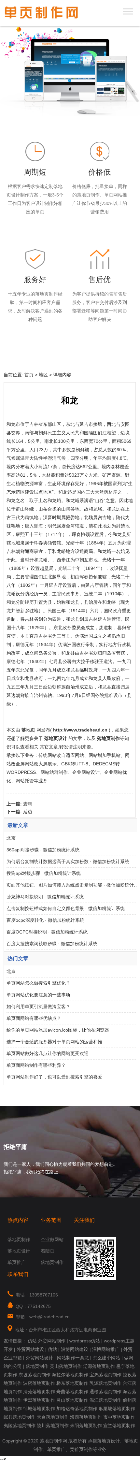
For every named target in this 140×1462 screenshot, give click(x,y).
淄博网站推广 (105, 1349)
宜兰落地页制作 (119, 1425)
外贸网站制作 (51, 1340)
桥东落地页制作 (72, 1383)
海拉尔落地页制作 (70, 1374)
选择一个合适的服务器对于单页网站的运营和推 (54, 1041)
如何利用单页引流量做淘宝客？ (38, 1006)
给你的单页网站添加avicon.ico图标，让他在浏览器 (58, 1030)
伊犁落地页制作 (39, 1400)
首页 (29, 374)
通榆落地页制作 (105, 1391)
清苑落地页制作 (39, 1391)
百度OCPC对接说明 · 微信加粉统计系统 (47, 931)
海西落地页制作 (86, 1417)
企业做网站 (52, 1239)
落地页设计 (18, 1250)
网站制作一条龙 (73, 1357)
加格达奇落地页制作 (76, 1408)
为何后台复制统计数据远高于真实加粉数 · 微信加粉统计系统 (68, 861)
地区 (43, 374)
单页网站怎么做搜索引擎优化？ (38, 983)
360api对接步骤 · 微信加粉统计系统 (43, 849)
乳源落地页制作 (105, 1383)
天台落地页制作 (53, 1417)
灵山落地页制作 (72, 1400)
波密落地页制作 (39, 1383)
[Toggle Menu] (128, 11)
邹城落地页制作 (39, 1408)
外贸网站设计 (39, 1357)
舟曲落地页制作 (72, 1391)
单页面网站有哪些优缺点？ (34, 1018)
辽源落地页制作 (99, 1366)
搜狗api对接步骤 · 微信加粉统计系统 (44, 873)
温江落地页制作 (105, 1400)
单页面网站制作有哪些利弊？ (36, 1065)
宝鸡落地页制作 (105, 1374)
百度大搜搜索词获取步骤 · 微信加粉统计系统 (52, 943)
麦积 (27, 803)
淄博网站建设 (74, 1349)
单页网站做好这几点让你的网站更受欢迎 (48, 1053)
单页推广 (16, 1262)
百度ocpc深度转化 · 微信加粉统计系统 (45, 920)
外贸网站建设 (30, 1349)
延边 (27, 811)
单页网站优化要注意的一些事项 (38, 994)
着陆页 (47, 1250)
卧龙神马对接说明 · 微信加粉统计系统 (45, 896)
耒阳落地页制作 (86, 1425)
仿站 (32, 1340)
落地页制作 (18, 1239)
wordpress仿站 (84, 1340)
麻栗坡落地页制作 (117, 1408)
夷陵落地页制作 (19, 1425)
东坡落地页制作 (34, 1374)
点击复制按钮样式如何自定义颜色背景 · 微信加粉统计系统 (66, 908)
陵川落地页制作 (53, 1425)
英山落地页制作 (66, 1366)
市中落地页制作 (119, 1417)
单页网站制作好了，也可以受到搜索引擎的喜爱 (54, 1076)
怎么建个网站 (106, 1357)
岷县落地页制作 (19, 1417)
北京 (11, 838)
